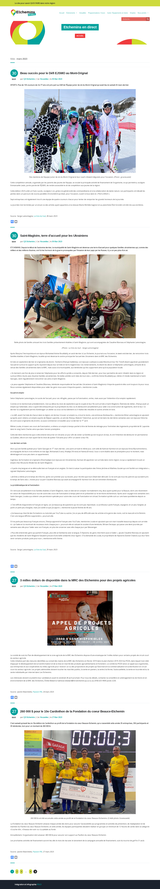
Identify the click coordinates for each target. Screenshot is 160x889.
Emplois (133, 13)
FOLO (39, 884)
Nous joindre (142, 13)
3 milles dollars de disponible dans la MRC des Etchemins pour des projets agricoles (78, 580)
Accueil (61, 13)
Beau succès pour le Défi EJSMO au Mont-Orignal (54, 73)
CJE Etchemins (29, 79)
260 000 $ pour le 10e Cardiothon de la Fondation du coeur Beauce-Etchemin (72, 711)
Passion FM (37, 692)
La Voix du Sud (40, 216)
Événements (70, 13)
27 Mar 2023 (57, 586)
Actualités (82, 13)
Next (35, 871)
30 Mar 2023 (57, 79)
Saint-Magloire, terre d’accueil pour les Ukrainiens (54, 235)
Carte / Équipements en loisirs (117, 13)
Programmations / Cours (96, 13)
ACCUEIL (80, 36)
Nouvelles (44, 79)
